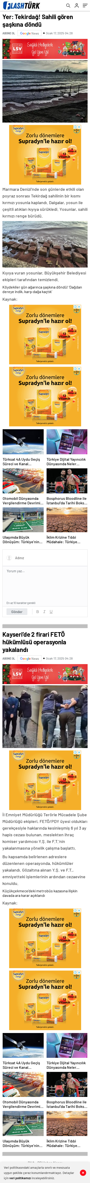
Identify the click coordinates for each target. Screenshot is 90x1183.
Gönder (17, 612)
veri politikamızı (20, 1178)
